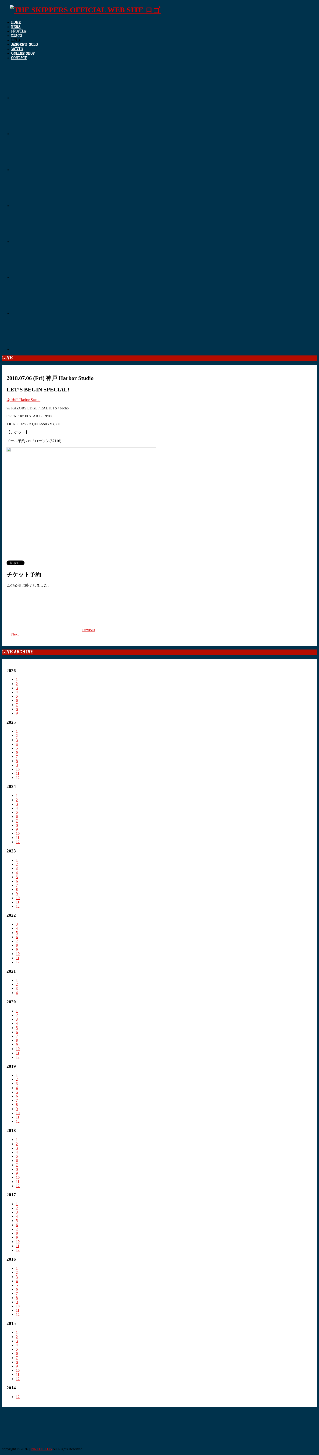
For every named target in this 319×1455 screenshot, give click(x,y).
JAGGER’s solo (24, 45)
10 (18, 769)
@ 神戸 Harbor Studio (23, 400)
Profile (18, 32)
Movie (17, 49)
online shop (23, 54)
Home (16, 23)
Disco (16, 36)
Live (15, 41)
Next (14, 634)
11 (17, 773)
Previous (88, 630)
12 (18, 778)
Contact (19, 58)
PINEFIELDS (41, 1449)
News (16, 27)
